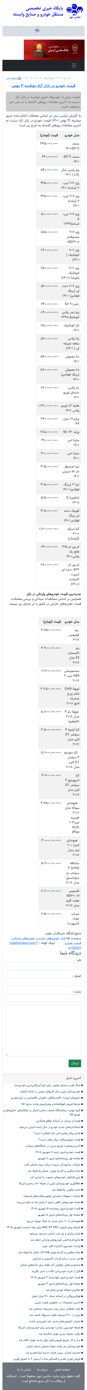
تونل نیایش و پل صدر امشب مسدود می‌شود (54, 1233)
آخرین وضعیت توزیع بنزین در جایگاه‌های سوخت (52, 1146)
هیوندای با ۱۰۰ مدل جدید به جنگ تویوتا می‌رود (53, 1221)
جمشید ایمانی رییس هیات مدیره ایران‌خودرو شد (52, 1352)
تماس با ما (24, 1369)
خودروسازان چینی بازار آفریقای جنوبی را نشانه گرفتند (50, 1091)
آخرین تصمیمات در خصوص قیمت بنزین (57, 1302)
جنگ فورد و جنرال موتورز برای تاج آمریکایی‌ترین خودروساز (47, 1085)
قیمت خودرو (73, 943)
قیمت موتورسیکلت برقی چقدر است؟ (59, 1139)
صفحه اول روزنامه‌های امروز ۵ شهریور (58, 1215)
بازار (63, 938)
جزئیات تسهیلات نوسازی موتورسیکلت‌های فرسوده (51, 1196)
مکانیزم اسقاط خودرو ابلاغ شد (63, 1290)
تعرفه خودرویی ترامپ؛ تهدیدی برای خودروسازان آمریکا (49, 1327)
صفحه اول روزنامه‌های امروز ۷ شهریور (58, 1158)
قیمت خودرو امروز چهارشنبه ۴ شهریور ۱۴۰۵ (55, 1277)
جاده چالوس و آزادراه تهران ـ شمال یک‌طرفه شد (54, 1171)
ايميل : (72, 975)
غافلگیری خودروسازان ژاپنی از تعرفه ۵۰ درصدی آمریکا (49, 1183)
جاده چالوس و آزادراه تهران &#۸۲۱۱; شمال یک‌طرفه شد (49, 1252)
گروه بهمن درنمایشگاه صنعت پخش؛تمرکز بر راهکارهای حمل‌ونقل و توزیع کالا (41, 1112)
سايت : (72, 991)
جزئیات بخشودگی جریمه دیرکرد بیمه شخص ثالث (52, 1164)
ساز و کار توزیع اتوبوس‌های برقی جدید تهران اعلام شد (49, 1340)
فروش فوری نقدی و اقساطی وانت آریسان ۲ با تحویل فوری (47, 1359)
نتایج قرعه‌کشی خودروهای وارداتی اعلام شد (55, 1240)
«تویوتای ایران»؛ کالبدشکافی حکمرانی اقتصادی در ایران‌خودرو (45, 1098)
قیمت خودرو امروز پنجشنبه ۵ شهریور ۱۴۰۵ (55, 1208)
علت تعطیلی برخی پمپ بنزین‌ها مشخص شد (54, 1309)
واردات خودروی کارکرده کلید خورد (61, 1246)
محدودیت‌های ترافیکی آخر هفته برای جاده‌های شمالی (50, 1265)
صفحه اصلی (62, 1369)
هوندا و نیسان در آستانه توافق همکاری (58, 1121)
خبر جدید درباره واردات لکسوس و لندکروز (56, 1258)
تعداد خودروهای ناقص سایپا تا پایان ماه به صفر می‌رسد (48, 1202)
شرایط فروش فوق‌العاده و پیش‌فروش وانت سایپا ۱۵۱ (50, 1104)
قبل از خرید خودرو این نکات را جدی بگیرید (56, 1271)
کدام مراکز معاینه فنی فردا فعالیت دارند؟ (57, 1133)
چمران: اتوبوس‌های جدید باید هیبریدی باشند (54, 1321)
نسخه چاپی (11, 78)
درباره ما (42, 1369)
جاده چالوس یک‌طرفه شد (66, 1190)
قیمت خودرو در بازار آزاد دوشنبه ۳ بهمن (43, 86)
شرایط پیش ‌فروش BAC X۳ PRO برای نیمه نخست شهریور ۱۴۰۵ (43, 1227)
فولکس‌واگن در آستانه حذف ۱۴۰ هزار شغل (56, 1296)
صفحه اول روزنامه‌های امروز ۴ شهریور (58, 1283)
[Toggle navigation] (74, 65)
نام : (72, 960)
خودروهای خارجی (48, 938)
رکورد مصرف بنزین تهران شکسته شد (59, 1334)
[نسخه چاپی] (19, 78)
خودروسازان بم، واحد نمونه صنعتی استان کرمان (53, 1346)
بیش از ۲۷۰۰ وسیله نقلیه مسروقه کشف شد (54, 1315)
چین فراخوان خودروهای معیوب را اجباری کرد (55, 1177)
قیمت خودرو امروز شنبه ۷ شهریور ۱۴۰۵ (57, 1152)
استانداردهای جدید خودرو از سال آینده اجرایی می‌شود (49, 1127)
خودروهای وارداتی (23, 938)
